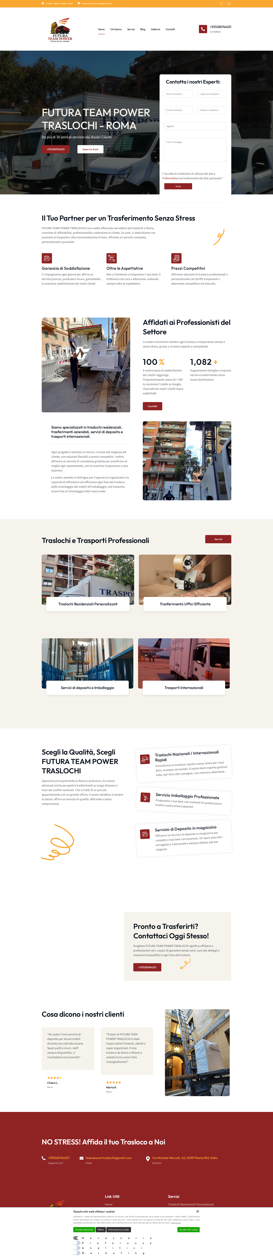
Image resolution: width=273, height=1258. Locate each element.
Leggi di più (176, 1223)
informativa (171, 178)
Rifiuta (101, 1229)
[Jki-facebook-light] (221, 3)
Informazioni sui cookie (118, 1229)
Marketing (116, 1253)
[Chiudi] (198, 1211)
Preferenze (120, 1243)
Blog (142, 29)
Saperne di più (90, 149)
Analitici (115, 1247)
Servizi (131, 29)
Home (101, 29)
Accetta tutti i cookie (188, 1229)
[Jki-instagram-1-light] (228, 3)
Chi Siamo (116, 29)
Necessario (120, 1238)
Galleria (155, 29)
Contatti (170, 29)
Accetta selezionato (84, 1229)
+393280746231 (56, 149)
